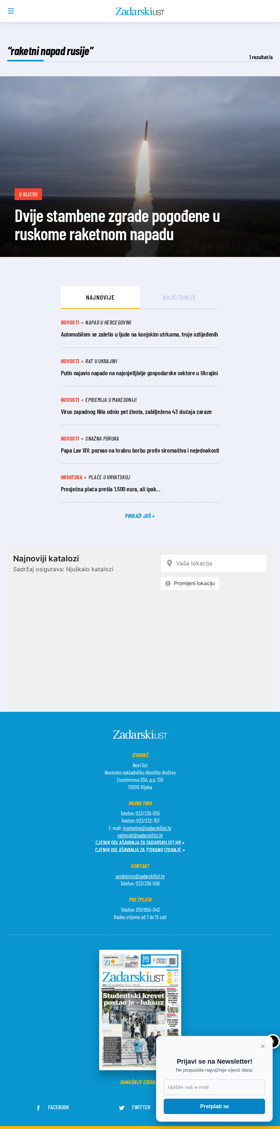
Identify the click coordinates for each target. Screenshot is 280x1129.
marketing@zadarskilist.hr (147, 828)
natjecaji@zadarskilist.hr (140, 835)
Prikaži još (138, 515)
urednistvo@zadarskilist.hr (140, 876)
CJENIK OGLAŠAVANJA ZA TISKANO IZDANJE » (140, 849)
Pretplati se (214, 1106)
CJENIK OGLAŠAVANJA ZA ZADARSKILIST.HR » (140, 842)
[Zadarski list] (140, 11)
